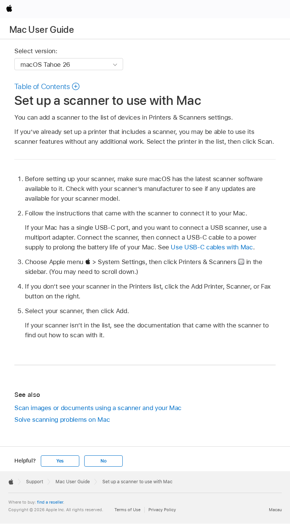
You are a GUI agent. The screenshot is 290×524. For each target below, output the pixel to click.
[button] (47, 86)
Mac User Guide (41, 29)
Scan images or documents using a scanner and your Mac (98, 408)
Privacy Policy (162, 509)
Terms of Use (127, 509)
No (103, 461)
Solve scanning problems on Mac (62, 419)
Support (34, 481)
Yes (60, 461)
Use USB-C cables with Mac (212, 247)
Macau (275, 509)
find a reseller (50, 502)
